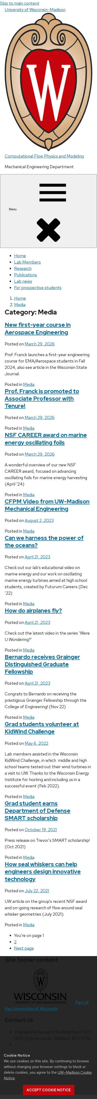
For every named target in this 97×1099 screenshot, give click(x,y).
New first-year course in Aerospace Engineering (38, 328)
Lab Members (27, 262)
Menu (13, 209)
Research (23, 268)
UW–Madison (35, 9)
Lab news (23, 281)
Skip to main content (19, 3)
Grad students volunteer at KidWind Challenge (42, 727)
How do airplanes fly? (33, 610)
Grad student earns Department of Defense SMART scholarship (37, 811)
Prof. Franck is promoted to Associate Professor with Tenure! (42, 399)
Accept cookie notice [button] (49, 1090)
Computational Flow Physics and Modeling (44, 156)
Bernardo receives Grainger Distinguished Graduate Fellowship (42, 664)
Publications (25, 275)
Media (28, 384)
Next (24, 948)
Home (20, 255)
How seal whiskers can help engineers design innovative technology (43, 872)
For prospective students (37, 287)
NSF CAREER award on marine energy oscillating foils (46, 438)
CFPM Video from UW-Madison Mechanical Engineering (47, 505)
